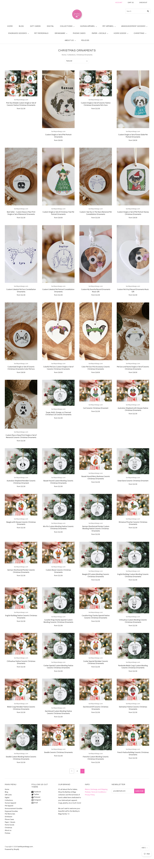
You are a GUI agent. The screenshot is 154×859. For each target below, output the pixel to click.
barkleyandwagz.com (21, 100)
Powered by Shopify (12, 849)
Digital (50, 26)
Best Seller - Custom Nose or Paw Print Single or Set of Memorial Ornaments (21, 213)
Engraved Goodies (17, 33)
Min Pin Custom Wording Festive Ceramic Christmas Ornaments (58, 527)
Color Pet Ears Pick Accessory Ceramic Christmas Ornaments (96, 367)
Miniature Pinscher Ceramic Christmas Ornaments (133, 523)
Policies (85, 40)
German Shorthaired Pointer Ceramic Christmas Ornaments (21, 571)
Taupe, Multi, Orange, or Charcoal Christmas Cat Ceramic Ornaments (58, 413)
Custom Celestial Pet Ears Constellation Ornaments (21, 290)
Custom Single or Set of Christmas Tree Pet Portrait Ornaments (58, 213)
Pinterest (36, 797)
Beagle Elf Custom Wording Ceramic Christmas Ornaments (95, 575)
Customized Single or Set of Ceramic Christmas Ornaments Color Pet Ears (21, 367)
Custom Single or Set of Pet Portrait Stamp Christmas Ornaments (133, 213)
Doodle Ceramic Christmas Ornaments (58, 752)
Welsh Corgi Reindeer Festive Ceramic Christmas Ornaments (21, 708)
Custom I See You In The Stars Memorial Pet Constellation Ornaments (96, 213)
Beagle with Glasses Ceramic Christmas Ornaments (21, 523)
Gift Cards (35, 26)
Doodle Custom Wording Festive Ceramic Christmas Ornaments (21, 757)
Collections (66, 26)
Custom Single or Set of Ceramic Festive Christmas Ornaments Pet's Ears (95, 104)
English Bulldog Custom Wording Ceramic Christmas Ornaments (133, 575)
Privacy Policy (90, 795)
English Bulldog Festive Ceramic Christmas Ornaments (21, 616)
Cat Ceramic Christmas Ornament (95, 408)
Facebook (37, 792)
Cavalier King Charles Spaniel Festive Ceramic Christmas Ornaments (95, 616)
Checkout (143, 2)
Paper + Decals (99, 33)
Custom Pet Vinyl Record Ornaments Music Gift (133, 290)
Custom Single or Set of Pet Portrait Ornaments (58, 135)
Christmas (139, 33)
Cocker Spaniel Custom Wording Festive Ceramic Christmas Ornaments (58, 666)
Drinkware (60, 33)
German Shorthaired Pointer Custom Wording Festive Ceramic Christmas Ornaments (95, 528)
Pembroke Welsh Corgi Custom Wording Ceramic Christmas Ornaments (133, 666)
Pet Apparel (108, 26)
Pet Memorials (41, 33)
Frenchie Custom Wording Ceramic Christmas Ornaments (96, 757)
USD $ (143, 848)
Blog (21, 26)
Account (118, 2)
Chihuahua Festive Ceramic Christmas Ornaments (21, 662)
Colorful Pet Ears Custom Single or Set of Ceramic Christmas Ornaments (58, 367)
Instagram (37, 800)
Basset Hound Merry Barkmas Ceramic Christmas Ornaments (95, 477)
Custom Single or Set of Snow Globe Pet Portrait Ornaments (133, 135)
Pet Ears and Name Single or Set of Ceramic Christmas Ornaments (133, 367)
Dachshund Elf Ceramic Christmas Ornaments (95, 708)
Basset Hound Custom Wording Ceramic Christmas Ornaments (58, 481)
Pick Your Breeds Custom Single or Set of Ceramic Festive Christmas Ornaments (21, 104)
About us (69, 40)
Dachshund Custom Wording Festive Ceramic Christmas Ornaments (58, 712)
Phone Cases (79, 33)
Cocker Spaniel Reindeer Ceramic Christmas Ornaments (95, 662)
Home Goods (120, 33)
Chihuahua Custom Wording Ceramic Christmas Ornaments (133, 621)
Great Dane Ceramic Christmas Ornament (133, 480)
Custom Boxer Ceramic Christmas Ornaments (58, 571)
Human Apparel (87, 26)
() (131, 2)
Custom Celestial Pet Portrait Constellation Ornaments (58, 290)
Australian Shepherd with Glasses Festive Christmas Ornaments (133, 409)
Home (10, 26)
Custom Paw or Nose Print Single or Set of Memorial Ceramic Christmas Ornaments (21, 436)
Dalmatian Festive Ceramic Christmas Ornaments (133, 708)
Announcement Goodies (133, 26)
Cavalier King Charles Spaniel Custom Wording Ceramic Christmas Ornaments (58, 621)
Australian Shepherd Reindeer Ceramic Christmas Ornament (21, 481)
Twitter (36, 794)
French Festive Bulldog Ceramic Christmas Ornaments (133, 753)
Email (35, 803)
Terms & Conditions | (98, 792)
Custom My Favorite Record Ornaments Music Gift (95, 290)
